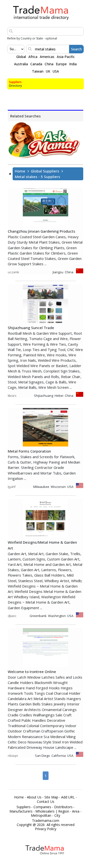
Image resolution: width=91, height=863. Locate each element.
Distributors (63, 807)
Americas (47, 57)
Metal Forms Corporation (29, 451)
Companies (42, 807)
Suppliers (15, 82)
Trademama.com (45, 820)
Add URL (68, 797)
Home (20, 171)
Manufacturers (21, 811)
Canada (36, 64)
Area (75, 811)
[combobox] (10, 49)
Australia (21, 64)
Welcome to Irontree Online (32, 671)
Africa (32, 57)
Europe (61, 64)
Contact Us (45, 801)
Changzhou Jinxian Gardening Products (41, 231)
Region (63, 811)
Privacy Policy (45, 829)
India (73, 64)
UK (48, 71)
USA (56, 71)
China (49, 64)
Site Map (51, 797)
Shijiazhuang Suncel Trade (31, 327)
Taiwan (37, 71)
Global (21, 57)
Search (76, 49)
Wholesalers (45, 811)
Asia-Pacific (66, 57)
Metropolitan (41, 815)
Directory (15, 85)
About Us (34, 797)
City (57, 815)
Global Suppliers (45, 171)
